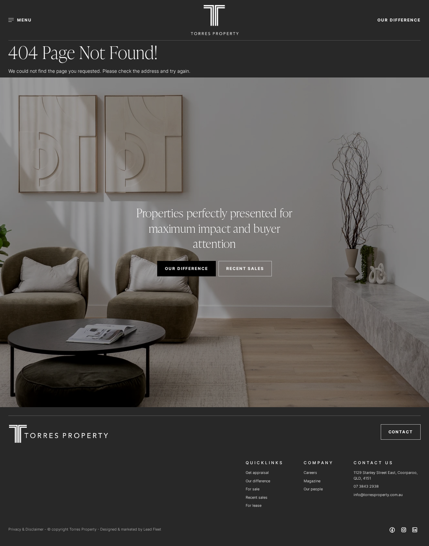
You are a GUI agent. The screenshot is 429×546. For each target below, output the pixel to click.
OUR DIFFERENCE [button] (399, 20)
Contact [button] (400, 432)
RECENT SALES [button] (245, 268)
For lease (253, 505)
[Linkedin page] (415, 531)
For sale (252, 489)
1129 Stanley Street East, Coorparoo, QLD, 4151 (386, 475)
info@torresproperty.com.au (378, 494)
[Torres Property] (215, 20)
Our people (313, 489)
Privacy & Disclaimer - (27, 529)
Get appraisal (257, 472)
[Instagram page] (404, 531)
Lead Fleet (152, 529)
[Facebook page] (393, 531)
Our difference (258, 481)
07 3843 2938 (366, 486)
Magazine (312, 481)
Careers (310, 472)
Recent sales (256, 497)
